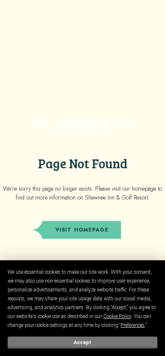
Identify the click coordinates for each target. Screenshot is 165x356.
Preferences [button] (133, 325)
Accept (82, 342)
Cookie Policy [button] (117, 316)
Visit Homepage (82, 230)
